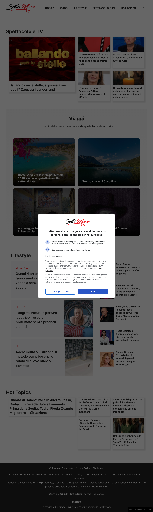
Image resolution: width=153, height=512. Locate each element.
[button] (76, 256)
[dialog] (76, 256)
